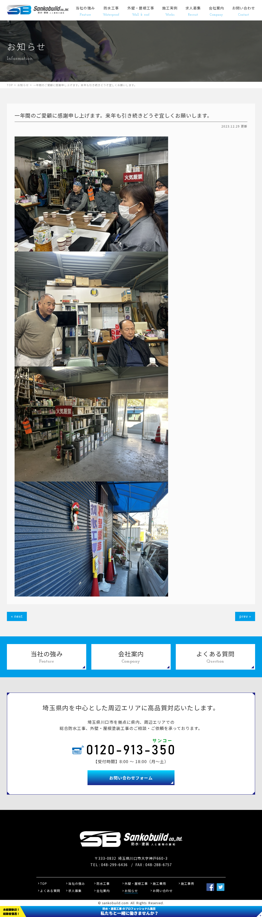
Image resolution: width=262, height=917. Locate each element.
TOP (10, 85)
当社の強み (85, 10)
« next (17, 616)
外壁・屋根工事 (140, 10)
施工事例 (187, 883)
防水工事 (111, 10)
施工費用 (159, 883)
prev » (245, 616)
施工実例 (170, 10)
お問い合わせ (243, 10)
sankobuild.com (115, 903)
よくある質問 (50, 890)
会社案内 (216, 10)
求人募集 (193, 10)
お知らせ (23, 85)
